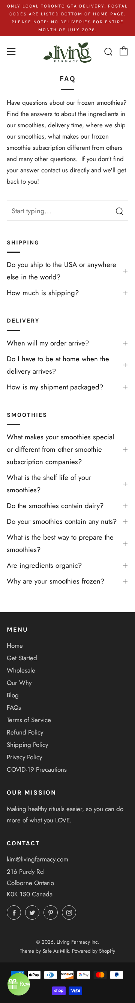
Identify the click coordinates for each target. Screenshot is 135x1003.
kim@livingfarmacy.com (37, 859)
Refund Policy (25, 732)
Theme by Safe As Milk (44, 951)
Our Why (19, 682)
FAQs (14, 707)
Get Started (22, 657)
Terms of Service (29, 719)
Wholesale (21, 670)
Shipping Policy (27, 744)
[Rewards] (19, 984)
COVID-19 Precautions (37, 769)
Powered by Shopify (93, 951)
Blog (13, 695)
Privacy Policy (24, 757)
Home (15, 645)
